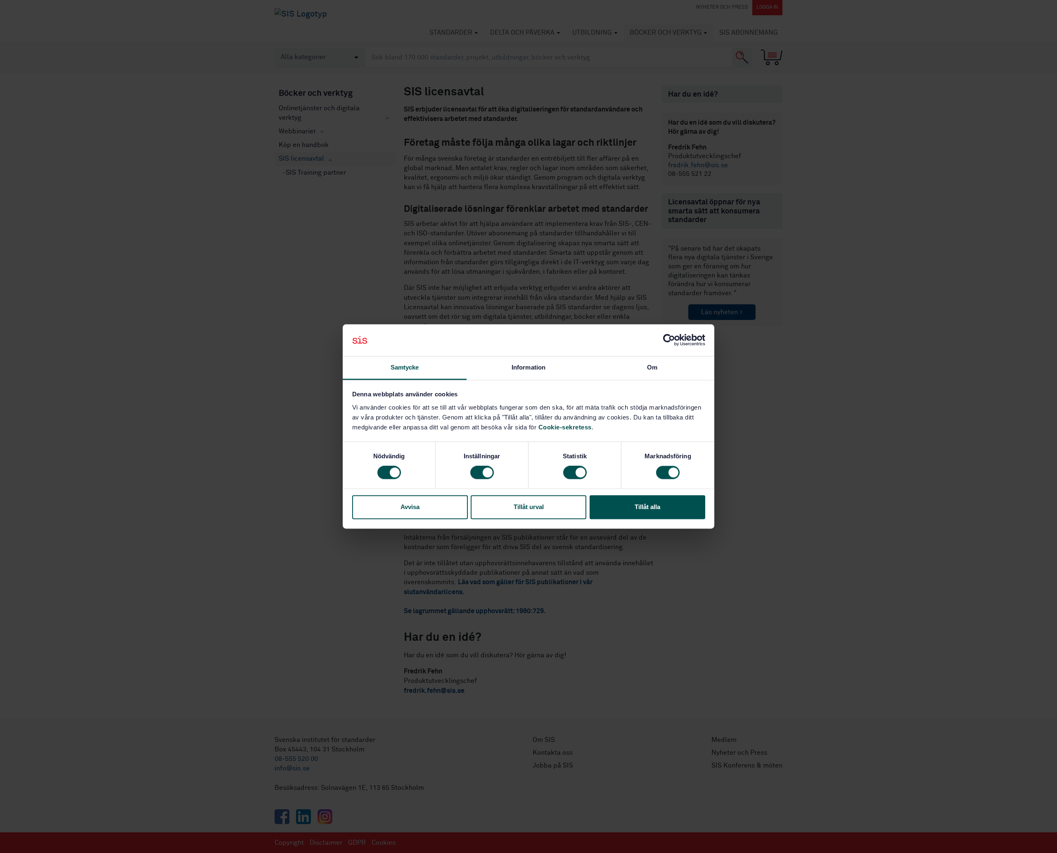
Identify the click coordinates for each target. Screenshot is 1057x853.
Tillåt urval (529, 506)
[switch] (482, 472)
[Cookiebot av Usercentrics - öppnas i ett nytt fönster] (669, 340)
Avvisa (410, 506)
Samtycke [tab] (405, 367)
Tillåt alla (647, 506)
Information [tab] (528, 367)
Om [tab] (652, 367)
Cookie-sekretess (565, 427)
